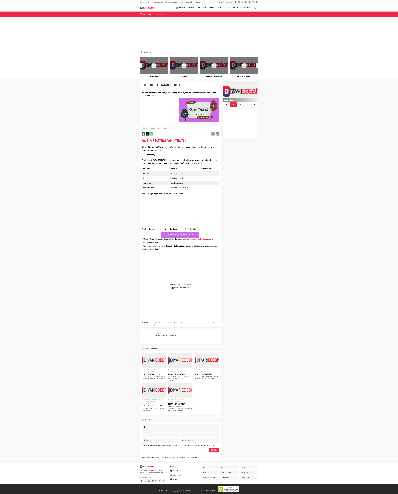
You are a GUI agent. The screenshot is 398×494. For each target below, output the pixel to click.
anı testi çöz (199, 322)
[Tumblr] (256, 2)
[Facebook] (235, 2)
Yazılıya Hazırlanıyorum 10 (149, 401)
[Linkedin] (246, 2)
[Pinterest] (253, 2)
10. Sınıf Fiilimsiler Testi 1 (177, 374)
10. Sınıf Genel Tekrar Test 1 (152, 406)
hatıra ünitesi (151, 324)
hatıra (211, 322)
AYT (163, 400)
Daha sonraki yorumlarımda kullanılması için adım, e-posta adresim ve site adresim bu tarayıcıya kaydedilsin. (180, 445)
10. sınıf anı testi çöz (163, 322)
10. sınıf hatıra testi (175, 322)
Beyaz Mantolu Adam (244, 76)
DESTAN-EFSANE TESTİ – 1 (177, 404)
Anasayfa (146, 88)
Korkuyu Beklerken (214, 76)
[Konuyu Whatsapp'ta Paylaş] (151, 134)
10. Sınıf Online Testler (177, 174)
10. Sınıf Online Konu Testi (157, 88)
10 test (144, 400)
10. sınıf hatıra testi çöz (187, 322)
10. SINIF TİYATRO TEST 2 (151, 374)
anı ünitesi (206, 322)
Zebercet (159, 14)
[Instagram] (242, 2)
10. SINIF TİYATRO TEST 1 (203, 374)
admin (156, 333)
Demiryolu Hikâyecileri (184, 76)
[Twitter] (239, 2)
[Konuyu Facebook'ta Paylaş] (143, 134)
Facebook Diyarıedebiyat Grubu (198, 239)
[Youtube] (249, 2)
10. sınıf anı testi (153, 322)
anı (195, 322)
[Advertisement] (199, 33)
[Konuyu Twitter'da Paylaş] (147, 134)
